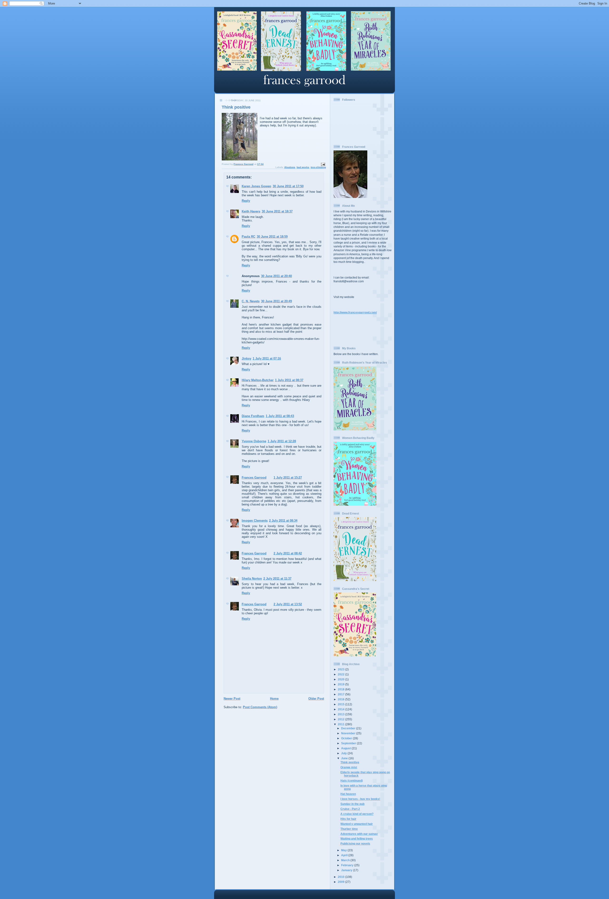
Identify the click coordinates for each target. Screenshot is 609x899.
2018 (341, 689)
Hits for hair (348, 818)
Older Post (316, 698)
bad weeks (303, 167)
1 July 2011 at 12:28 (282, 441)
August (346, 748)
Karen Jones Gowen (256, 186)
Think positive (349, 762)
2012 (341, 719)
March (345, 860)
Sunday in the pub (352, 803)
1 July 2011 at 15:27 (288, 477)
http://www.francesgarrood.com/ (355, 312)
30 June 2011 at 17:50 (288, 186)
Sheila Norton (252, 578)
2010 (341, 876)
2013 (341, 714)
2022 (341, 674)
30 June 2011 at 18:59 (272, 236)
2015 (341, 704)
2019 (341, 684)
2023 (341, 669)
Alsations (289, 167)
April (344, 855)
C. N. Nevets (251, 301)
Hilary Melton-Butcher (258, 380)
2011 (341, 724)
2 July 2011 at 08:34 (283, 520)
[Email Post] (323, 164)
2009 (341, 881)
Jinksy (246, 358)
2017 (341, 694)
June (345, 758)
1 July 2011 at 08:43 (280, 416)
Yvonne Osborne (254, 441)
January (347, 870)
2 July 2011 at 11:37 (277, 578)
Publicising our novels (355, 843)
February (347, 865)
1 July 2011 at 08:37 (289, 380)
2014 (341, 709)
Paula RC (248, 236)
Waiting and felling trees (356, 838)
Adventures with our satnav (359, 833)
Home (274, 698)
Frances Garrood (254, 477)
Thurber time (349, 828)
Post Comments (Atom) (260, 707)
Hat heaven (348, 793)
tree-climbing (318, 167)
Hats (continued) (351, 780)
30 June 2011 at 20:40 (276, 276)
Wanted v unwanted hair (356, 823)
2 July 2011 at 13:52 (288, 604)
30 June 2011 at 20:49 (276, 301)
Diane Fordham (253, 416)
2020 (341, 679)
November (348, 733)
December (348, 728)
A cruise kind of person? (356, 813)
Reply (246, 200)
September (349, 743)
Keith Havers (251, 211)
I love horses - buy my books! (360, 798)
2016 (341, 699)
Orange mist (348, 767)
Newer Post (232, 698)
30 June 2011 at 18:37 (277, 211)
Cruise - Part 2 (350, 808)
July (344, 753)
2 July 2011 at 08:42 (288, 553)
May (344, 850)
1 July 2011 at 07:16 (267, 358)
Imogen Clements (255, 520)
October (347, 738)
